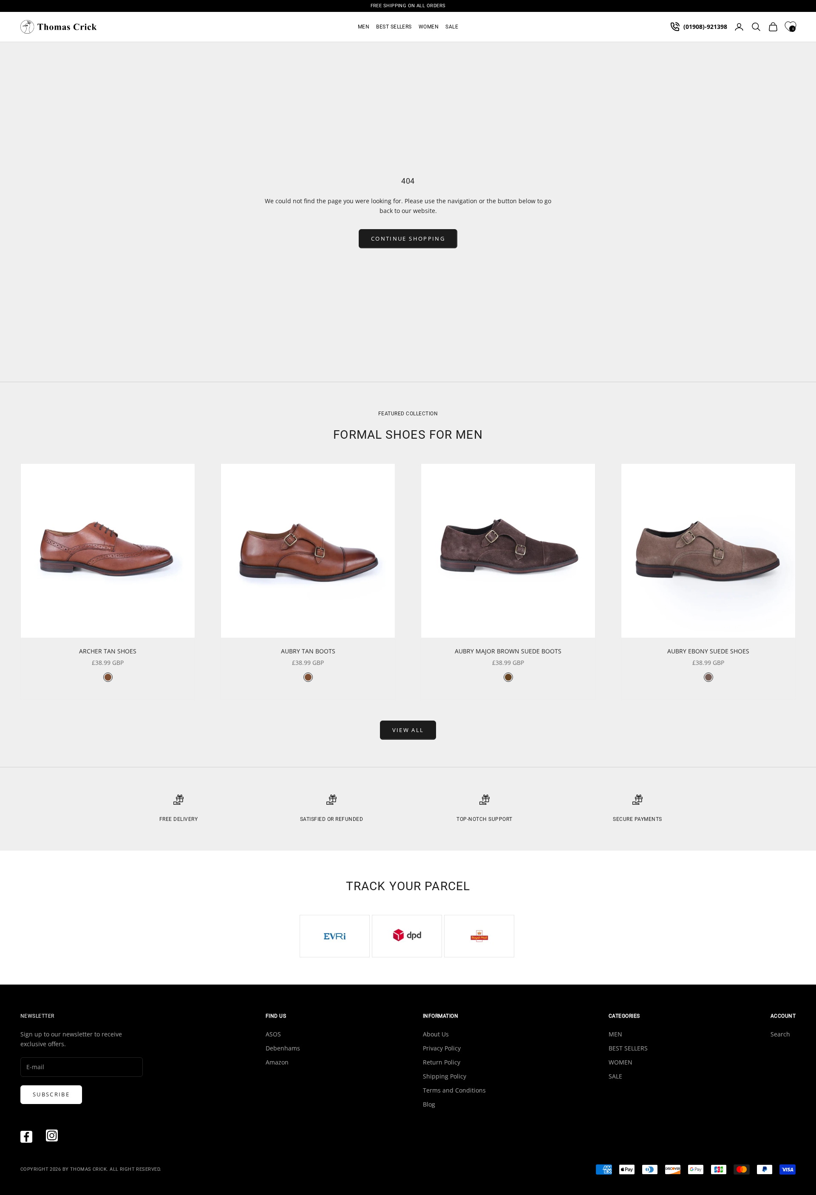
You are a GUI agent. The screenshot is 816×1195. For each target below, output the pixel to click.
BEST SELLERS (394, 27)
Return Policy (441, 1062)
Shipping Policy (444, 1076)
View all (408, 730)
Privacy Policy (442, 1048)
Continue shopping (408, 238)
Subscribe (51, 1094)
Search (780, 1034)
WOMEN (429, 27)
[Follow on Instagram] (52, 1135)
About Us (436, 1034)
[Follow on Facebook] (26, 1137)
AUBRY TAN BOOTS (308, 651)
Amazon (277, 1062)
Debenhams (283, 1048)
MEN (363, 27)
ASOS (273, 1034)
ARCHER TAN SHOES (107, 651)
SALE (451, 27)
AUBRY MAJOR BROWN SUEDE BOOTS (508, 651)
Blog (429, 1104)
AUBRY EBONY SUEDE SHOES (708, 651)
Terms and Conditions (454, 1090)
